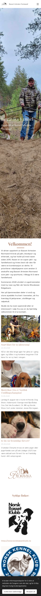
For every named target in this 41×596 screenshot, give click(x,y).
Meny (38, 4)
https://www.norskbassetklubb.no (16, 541)
